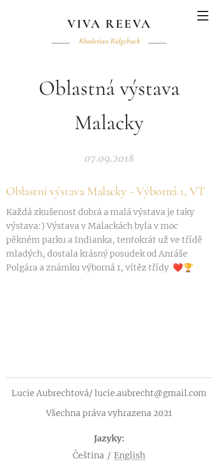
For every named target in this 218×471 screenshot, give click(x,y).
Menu (203, 15)
